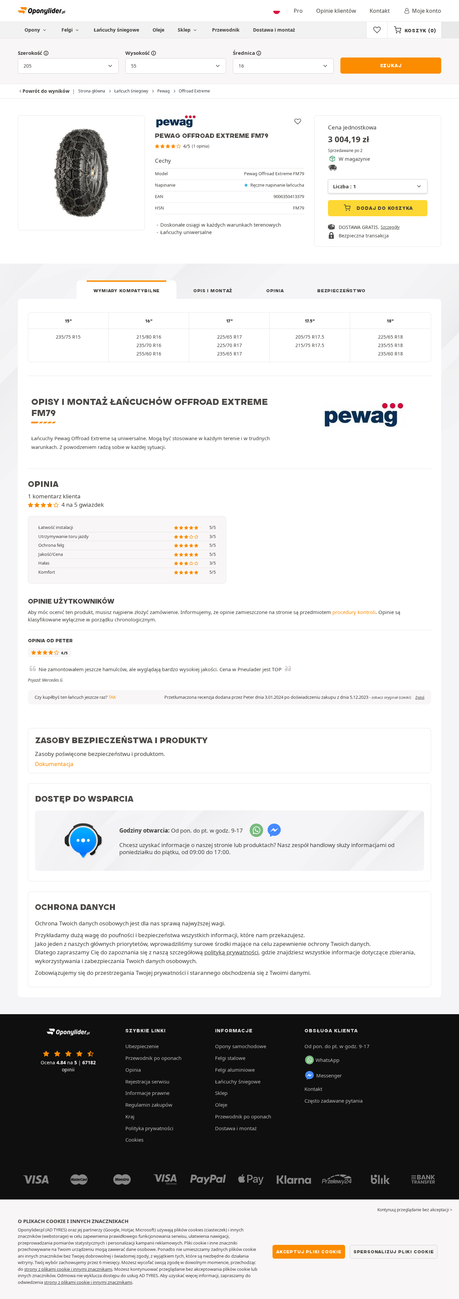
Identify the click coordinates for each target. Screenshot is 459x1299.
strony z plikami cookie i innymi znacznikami (68, 1269)
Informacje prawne (147, 1093)
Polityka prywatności (149, 1128)
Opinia (275, 290)
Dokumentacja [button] (54, 764)
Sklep (185, 30)
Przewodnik (226, 30)
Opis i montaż (213, 290)
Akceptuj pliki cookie (308, 1251)
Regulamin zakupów (148, 1104)
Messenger (329, 1075)
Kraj (129, 1116)
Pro (298, 10)
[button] (391, 697)
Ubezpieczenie (142, 1046)
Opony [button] (33, 30)
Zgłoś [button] (419, 697)
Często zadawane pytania (333, 1100)
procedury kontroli (354, 612)
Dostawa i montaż (274, 30)
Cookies (134, 1139)
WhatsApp (327, 1060)
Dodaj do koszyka (384, 208)
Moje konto (426, 10)
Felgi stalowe (230, 1058)
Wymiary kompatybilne (126, 290)
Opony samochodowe (240, 1046)
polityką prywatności (231, 952)
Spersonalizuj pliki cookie (393, 1251)
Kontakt (380, 10)
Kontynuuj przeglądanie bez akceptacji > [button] (414, 1210)
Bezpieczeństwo (341, 290)
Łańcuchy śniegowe (116, 30)
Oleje (158, 30)
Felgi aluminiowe (235, 1069)
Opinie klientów (336, 10)
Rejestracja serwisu (147, 1081)
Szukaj (391, 66)
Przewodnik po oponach (153, 1058)
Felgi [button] (67, 30)
